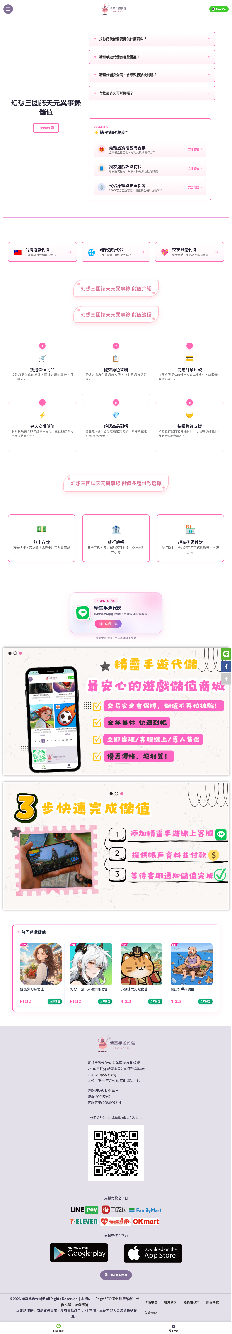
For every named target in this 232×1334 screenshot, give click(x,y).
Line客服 (221, 9)
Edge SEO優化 (106, 1298)
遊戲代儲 (81, 1304)
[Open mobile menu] (8, 9)
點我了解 (109, 623)
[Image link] (116, 1043)
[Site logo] (114, 8)
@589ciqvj (108, 1074)
